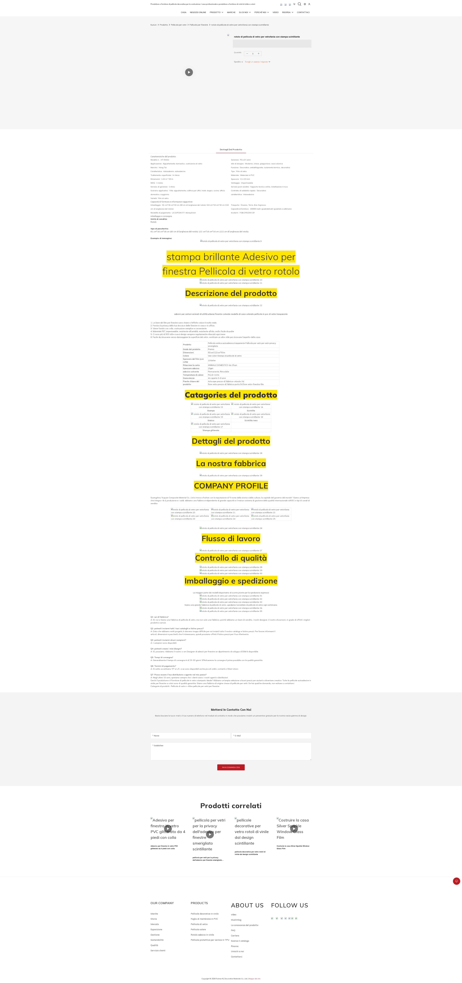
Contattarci (236, 956)
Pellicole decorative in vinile (205, 913)
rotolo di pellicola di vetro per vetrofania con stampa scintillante (240, 25)
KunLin (154, 25)
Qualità (154, 945)
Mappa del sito (254, 979)
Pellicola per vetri (178, 25)
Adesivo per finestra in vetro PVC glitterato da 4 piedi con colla (164, 847)
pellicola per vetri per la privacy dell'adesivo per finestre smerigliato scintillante (207, 859)
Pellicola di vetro (199, 924)
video (233, 914)
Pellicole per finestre (199, 25)
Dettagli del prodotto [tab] (231, 149)
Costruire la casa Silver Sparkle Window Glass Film (293, 847)
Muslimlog (236, 919)
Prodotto (164, 25)
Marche (154, 913)
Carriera (235, 935)
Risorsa (234, 946)
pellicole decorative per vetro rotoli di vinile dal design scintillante (250, 853)
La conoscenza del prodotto (244, 925)
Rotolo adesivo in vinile (202, 934)
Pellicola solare (198, 929)
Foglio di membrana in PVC (204, 918)
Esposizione (156, 929)
